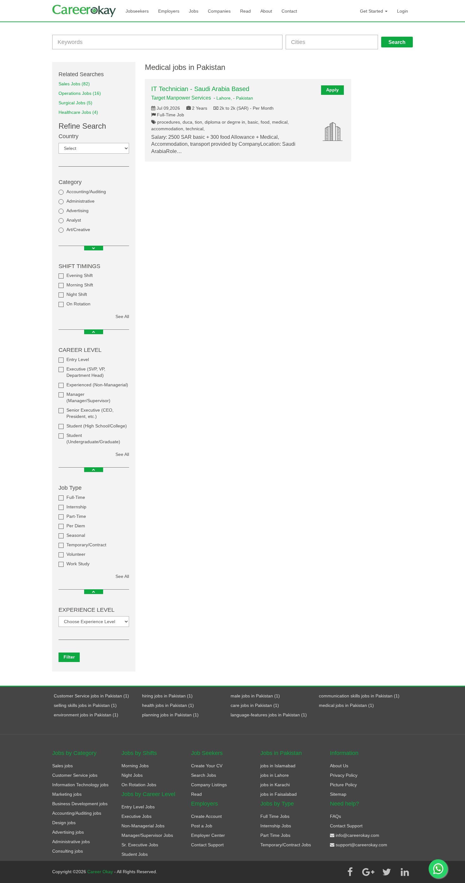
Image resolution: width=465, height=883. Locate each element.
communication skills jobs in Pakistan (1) (359, 695)
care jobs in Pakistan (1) (255, 705)
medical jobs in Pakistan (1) (346, 705)
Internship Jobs (275, 825)
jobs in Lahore (274, 775)
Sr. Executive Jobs (139, 844)
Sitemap (338, 794)
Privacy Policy (343, 775)
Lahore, (224, 98)
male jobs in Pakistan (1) (255, 695)
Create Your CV (206, 765)
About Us (339, 765)
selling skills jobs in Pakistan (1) (85, 705)
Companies (219, 11)
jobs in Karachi (275, 784)
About (266, 11)
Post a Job (201, 825)
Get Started (372, 11)
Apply (332, 89)
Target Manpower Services (181, 98)
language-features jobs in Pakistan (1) (269, 714)
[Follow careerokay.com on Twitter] (386, 872)
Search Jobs (203, 775)
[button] (93, 248)
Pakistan (244, 98)
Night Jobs (132, 775)
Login (402, 11)
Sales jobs (62, 765)
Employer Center (208, 835)
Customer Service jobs (74, 775)
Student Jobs (134, 854)
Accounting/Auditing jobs (76, 813)
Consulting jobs (67, 851)
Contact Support (207, 844)
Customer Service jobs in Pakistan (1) (91, 695)
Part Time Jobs (275, 835)
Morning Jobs (135, 765)
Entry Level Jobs (138, 806)
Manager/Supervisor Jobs (147, 835)
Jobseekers (137, 11)
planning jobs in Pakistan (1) (170, 714)
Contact (289, 11)
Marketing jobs (67, 794)
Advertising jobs (68, 832)
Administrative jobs (71, 841)
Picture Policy (343, 784)
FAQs (335, 816)
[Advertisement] (387, 157)
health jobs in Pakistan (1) (168, 705)
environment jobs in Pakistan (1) (86, 714)
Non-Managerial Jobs (142, 825)
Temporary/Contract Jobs (285, 844)
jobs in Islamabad (277, 765)
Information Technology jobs (80, 784)
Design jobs (64, 822)
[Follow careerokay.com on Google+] (368, 872)
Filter (69, 656)
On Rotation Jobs (138, 784)
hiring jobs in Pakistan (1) (167, 695)
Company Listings (209, 784)
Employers (168, 11)
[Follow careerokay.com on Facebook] (350, 872)
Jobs (193, 11)
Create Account (206, 816)
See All (122, 316)
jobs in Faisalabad (278, 794)
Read (245, 11)
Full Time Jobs (274, 816)
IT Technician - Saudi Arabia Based (200, 88)
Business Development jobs (80, 803)
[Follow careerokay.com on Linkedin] (405, 872)
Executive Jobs (136, 816)
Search (397, 42)
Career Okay (100, 871)
